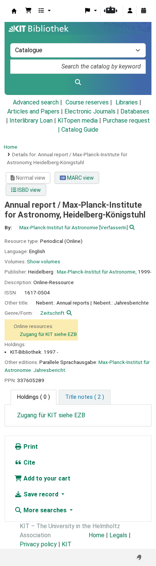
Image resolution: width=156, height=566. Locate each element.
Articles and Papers (33, 111)
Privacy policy (38, 544)
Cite (28, 462)
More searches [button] (45, 510)
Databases (134, 111)
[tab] (85, 397)
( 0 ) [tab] (33, 397)
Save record (41, 494)
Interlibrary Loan (31, 120)
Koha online (14, 11)
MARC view (80, 178)
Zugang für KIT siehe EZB (48, 334)
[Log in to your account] (129, 11)
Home (10, 147)
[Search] (78, 82)
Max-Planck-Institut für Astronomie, (97, 272)
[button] (28, 11)
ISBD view (28, 190)
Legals (118, 535)
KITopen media (78, 120)
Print (30, 446)
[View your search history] (143, 11)
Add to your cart (46, 478)
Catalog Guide (79, 129)
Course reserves (87, 102)
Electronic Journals (89, 111)
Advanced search (36, 102)
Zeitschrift (52, 313)
